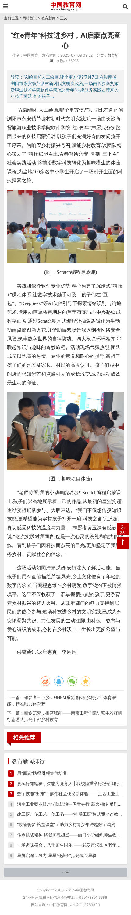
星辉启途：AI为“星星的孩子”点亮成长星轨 (57, 855)
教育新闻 (48, 18)
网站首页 (29, 18)
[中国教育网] (65, 6)
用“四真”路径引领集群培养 (42, 773)
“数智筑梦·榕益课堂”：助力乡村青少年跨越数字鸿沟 (66, 824)
